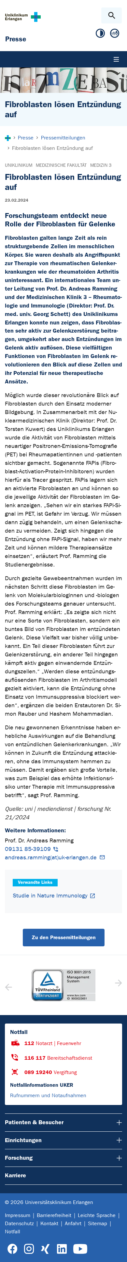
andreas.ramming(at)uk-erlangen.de (51, 857)
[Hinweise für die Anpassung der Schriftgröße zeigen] (114, 35)
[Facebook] (12, 1249)
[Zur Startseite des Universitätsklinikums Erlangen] (23, 16)
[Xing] (45, 1249)
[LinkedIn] (62, 1249)
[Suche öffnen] (111, 15)
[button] (117, 985)
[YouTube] (80, 1249)
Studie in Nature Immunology (50, 895)
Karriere (15, 1175)
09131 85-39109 (28, 849)
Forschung (19, 1157)
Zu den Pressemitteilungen (64, 937)
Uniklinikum (18, 165)
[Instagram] (29, 1249)
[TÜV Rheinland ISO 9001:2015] (63, 985)
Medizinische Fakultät (61, 165)
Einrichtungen (23, 1140)
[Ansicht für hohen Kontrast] (100, 35)
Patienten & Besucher (34, 1122)
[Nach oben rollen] (116, 1251)
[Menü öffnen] (116, 59)
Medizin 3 (100, 165)
